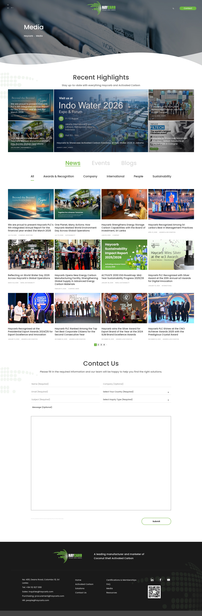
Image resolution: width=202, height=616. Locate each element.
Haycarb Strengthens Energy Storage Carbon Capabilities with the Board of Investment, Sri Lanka (123, 227)
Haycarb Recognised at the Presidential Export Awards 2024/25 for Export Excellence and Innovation (30, 331)
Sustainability (26, 147)
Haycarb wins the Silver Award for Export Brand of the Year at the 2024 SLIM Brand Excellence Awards (122, 331)
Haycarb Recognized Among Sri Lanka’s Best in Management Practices (170, 226)
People (138, 176)
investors (31, 116)
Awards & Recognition (58, 176)
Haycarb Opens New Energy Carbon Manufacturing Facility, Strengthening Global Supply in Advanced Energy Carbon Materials (76, 280)
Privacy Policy (51, 518)
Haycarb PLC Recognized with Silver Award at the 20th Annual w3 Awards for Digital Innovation (169, 278)
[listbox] (12, 7)
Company (24, 116)
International (115, 176)
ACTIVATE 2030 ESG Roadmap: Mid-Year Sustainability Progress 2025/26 (123, 277)
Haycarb (28, 35)
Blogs (129, 163)
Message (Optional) (42, 407)
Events (70, 147)
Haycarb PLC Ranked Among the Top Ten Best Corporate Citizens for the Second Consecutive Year (76, 331)
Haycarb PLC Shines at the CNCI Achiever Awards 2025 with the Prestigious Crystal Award (166, 331)
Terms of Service (58, 518)
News (72, 163)
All (32, 176)
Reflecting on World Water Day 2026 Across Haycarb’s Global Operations (29, 277)
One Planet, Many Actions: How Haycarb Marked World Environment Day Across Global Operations (76, 227)
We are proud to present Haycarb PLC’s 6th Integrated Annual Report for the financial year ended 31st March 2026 (30, 227)
